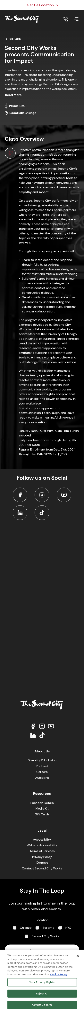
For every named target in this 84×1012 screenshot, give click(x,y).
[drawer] (76, 19)
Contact (42, 862)
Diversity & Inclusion (42, 760)
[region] (42, 981)
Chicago (26, 928)
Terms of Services (42, 851)
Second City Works (45, 936)
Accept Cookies (42, 1004)
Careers (42, 772)
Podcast (42, 766)
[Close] (77, 956)
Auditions (42, 778)
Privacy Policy (42, 857)
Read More (13, 95)
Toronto (49, 928)
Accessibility (42, 839)
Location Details (42, 803)
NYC (68, 928)
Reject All (42, 993)
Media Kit (42, 808)
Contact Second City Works (42, 868)
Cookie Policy (58, 974)
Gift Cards (42, 814)
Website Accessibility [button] (42, 845)
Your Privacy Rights (41, 982)
